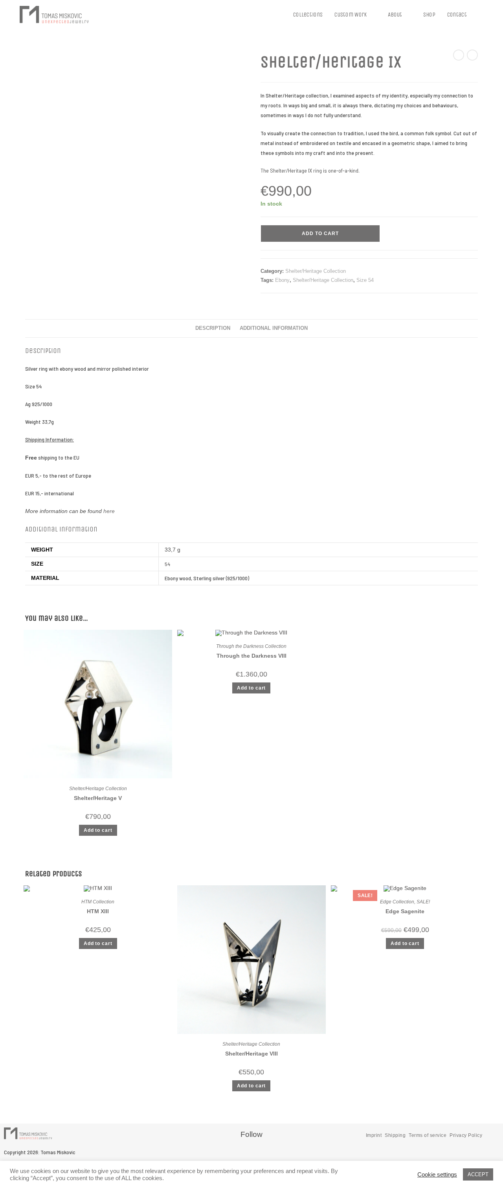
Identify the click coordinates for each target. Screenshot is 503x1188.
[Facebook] (239, 1154)
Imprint (374, 1135)
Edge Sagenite (405, 911)
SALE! (423, 902)
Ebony (282, 280)
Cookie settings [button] (437, 1174)
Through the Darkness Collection (251, 646)
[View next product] (472, 55)
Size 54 (365, 280)
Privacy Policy (466, 1135)
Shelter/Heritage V (98, 798)
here (109, 511)
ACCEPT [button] (478, 1174)
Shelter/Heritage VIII (251, 1053)
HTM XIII (98, 911)
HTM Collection (97, 902)
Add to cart (320, 233)
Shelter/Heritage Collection (315, 271)
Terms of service (427, 1135)
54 (167, 564)
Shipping (395, 1135)
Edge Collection (397, 902)
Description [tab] (212, 328)
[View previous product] (458, 55)
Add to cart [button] (98, 830)
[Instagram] (264, 1154)
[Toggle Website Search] (481, 14)
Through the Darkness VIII (251, 656)
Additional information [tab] (274, 328)
